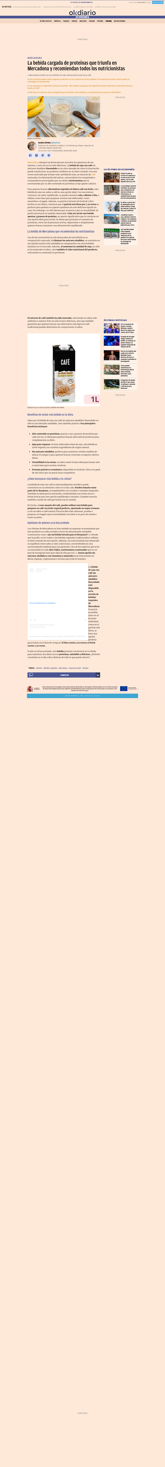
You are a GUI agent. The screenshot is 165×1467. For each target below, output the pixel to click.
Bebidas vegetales (50, 668)
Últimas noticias (46, 21)
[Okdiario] (82, 12)
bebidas (39, 668)
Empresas (57, 21)
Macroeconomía (119, 21)
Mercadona (63, 668)
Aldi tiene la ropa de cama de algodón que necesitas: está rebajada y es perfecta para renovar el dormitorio (75, 92)
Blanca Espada (44, 143)
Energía (74, 21)
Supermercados (75, 668)
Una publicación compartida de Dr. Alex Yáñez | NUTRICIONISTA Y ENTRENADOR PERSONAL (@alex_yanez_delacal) (71, 636)
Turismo (92, 21)
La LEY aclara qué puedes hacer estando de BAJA (28, 7)
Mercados (83, 21)
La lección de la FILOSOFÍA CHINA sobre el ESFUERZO (59, 7)
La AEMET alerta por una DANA (83, 7)
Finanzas (66, 21)
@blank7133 (55, 143)
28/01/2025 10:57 (45, 151)
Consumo (108, 21)
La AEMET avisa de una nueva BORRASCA (107, 7)
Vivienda (100, 21)
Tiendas (85, 668)
